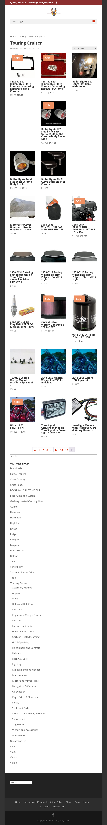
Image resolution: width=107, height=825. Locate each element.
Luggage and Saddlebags (26, 669)
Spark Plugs (16, 566)
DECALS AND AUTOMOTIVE (25, 490)
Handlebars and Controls (26, 647)
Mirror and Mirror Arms (25, 680)
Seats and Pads (20, 708)
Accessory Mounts (22, 587)
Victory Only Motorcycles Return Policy (43, 802)
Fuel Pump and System (23, 495)
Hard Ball (15, 517)
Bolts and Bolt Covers (24, 604)
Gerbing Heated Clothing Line (26, 501)
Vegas (13, 757)
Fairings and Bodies (23, 626)
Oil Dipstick (18, 691)
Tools (13, 577)
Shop (68, 802)
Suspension (18, 719)
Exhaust (16, 620)
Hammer (15, 512)
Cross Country (17, 479)
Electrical (17, 609)
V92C (13, 746)
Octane (14, 556)
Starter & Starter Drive (22, 572)
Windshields (19, 735)
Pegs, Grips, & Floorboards (27, 697)
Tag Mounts (19, 724)
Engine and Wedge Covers (26, 615)
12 (56, 450)
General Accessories (23, 631)
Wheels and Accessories (25, 729)
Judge (13, 534)
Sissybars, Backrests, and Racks (29, 713)
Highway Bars (20, 658)
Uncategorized (18, 741)
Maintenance (19, 675)
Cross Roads (17, 484)
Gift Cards (44, 806)
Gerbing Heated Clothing (26, 636)
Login (86, 802)
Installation (59, 806)
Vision (13, 762)
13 (61, 450)
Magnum (15, 545)
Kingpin (14, 539)
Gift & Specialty (20, 642)
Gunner (14, 506)
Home (13, 36)
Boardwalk (16, 468)
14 (66, 450)
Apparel (16, 593)
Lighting (16, 664)
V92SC (13, 751)
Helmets (16, 653)
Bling (15, 598)
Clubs (77, 802)
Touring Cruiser (26, 36)
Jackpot (14, 528)
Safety (15, 702)
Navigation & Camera (24, 686)
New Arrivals (17, 550)
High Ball (15, 523)
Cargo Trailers (18, 473)
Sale (12, 561)
